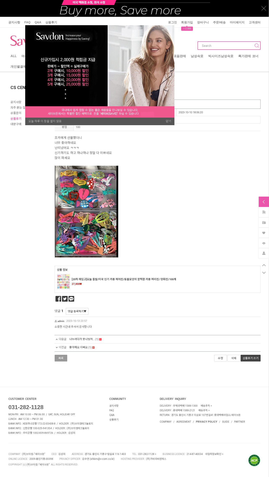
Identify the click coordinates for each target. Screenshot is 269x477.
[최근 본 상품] (264, 242)
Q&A (38, 22)
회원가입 (187, 22)
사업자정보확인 (213, 454)
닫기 (168, 121)
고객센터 (255, 22)
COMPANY (165, 421)
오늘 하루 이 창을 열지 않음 (45, 121)
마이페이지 (237, 22)
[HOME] (264, 211)
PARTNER (239, 421)
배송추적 (205, 405)
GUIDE (225, 421)
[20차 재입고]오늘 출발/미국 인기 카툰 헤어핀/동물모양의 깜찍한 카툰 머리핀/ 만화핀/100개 (124, 279)
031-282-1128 (26, 407)
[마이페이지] (264, 253)
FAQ (27, 22)
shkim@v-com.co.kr (102, 458)
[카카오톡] (71, 299)
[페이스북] (58, 299)
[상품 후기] (264, 222)
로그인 (172, 22)
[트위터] (65, 299)
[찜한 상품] (264, 232)
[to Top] (264, 265)
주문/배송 (219, 22)
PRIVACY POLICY (206, 421)
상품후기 (51, 22)
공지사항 (14, 22)
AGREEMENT (183, 421)
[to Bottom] (264, 273)
